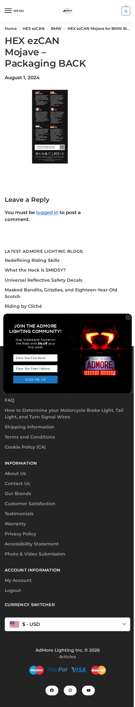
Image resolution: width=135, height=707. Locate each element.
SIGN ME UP (35, 379)
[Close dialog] (128, 317)
